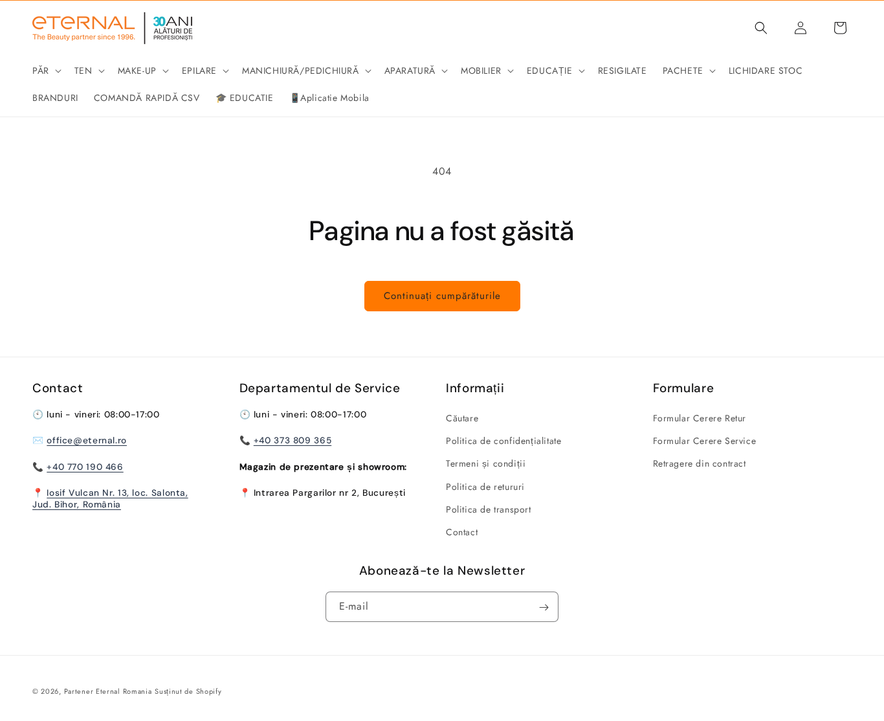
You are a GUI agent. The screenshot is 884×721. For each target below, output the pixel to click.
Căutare (462, 418)
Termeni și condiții (485, 464)
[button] (46, 70)
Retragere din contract (699, 464)
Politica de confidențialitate (503, 440)
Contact (462, 532)
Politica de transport (488, 509)
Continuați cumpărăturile (442, 296)
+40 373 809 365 (292, 441)
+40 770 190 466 (85, 466)
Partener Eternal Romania (108, 691)
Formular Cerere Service (705, 440)
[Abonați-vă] (543, 607)
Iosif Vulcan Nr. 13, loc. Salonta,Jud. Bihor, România (110, 498)
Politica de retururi (485, 486)
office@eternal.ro (87, 441)
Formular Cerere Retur (700, 418)
